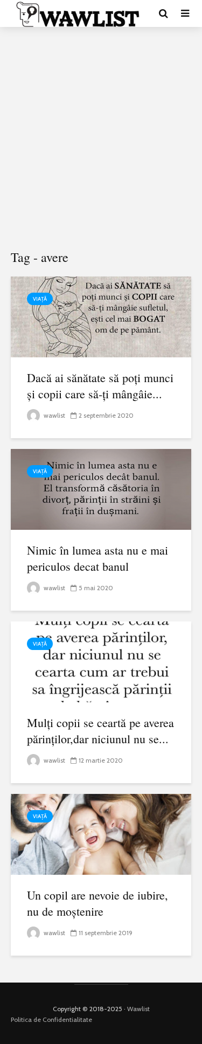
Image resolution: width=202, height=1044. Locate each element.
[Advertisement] (101, 139)
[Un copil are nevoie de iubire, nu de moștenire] (101, 833)
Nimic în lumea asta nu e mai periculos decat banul (97, 558)
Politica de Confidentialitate (51, 1019)
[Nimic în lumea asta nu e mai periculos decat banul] (101, 488)
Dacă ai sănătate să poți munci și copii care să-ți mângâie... (100, 386)
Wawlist (138, 1009)
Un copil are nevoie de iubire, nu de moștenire (97, 903)
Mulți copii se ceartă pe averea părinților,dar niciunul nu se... (100, 730)
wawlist (53, 415)
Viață (40, 298)
